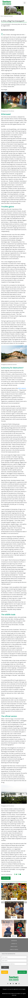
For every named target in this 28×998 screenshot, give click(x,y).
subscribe (5, 878)
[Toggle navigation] (24, 2)
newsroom (14, 940)
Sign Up (5, 967)
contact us (14, 943)
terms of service (14, 949)
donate (4, 972)
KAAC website (22, 388)
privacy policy (14, 946)
